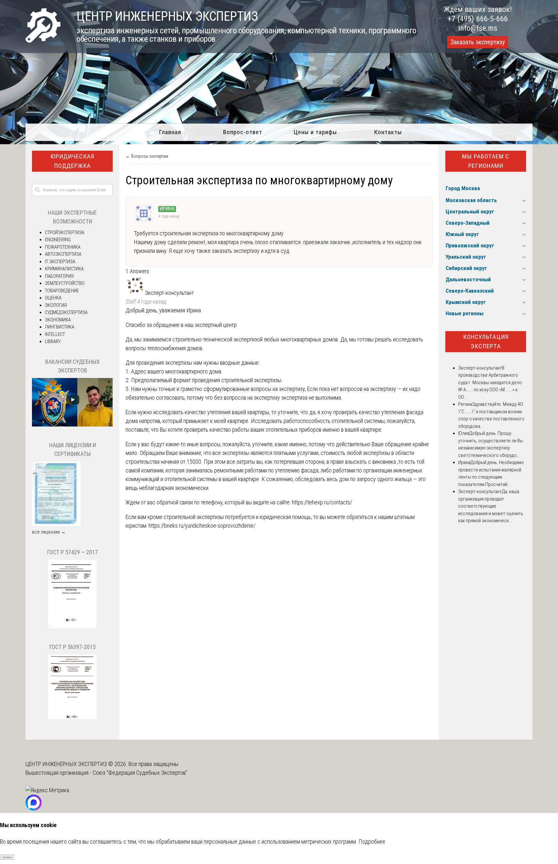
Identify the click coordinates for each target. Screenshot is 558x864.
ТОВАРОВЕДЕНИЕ (62, 291)
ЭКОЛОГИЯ (56, 305)
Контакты (388, 132)
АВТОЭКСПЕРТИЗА (63, 254)
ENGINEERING (58, 240)
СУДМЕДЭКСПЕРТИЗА (66, 312)
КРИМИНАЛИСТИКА (64, 269)
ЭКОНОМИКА (58, 320)
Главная (170, 132)
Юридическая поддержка (72, 161)
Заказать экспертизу (477, 42)
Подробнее (371, 841)
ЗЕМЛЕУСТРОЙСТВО (65, 283)
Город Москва (463, 188)
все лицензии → (49, 532)
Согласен (7, 857)
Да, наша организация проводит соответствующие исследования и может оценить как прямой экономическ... (490, 506)
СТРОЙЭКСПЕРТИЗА (64, 232)
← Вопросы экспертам (147, 156)
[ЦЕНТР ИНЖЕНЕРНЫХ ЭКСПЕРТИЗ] (43, 40)
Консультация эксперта (486, 341)
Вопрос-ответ (242, 132)
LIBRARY (53, 341)
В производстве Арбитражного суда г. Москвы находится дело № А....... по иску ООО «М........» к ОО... (490, 382)
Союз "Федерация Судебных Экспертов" (140, 772)
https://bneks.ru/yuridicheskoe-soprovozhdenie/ (202, 525)
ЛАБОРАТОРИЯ (59, 276)
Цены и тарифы (315, 132)
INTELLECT (55, 334)
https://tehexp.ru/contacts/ (322, 502)
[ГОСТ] (72, 627)
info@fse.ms (477, 28)
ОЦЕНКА (53, 298)
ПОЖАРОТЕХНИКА (62, 247)
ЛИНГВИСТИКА (59, 327)
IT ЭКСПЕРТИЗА (60, 262)
